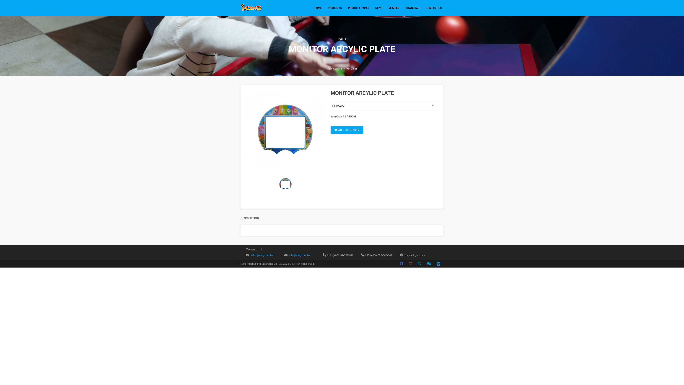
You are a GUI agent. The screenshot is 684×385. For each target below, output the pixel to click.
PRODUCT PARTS (358, 8)
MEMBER (393, 8)
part (340, 68)
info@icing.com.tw (299, 255)
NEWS (378, 8)
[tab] (285, 184)
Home (318, 8)
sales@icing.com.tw (262, 255)
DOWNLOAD (412, 8)
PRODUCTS (335, 8)
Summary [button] (337, 106)
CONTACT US (434, 8)
